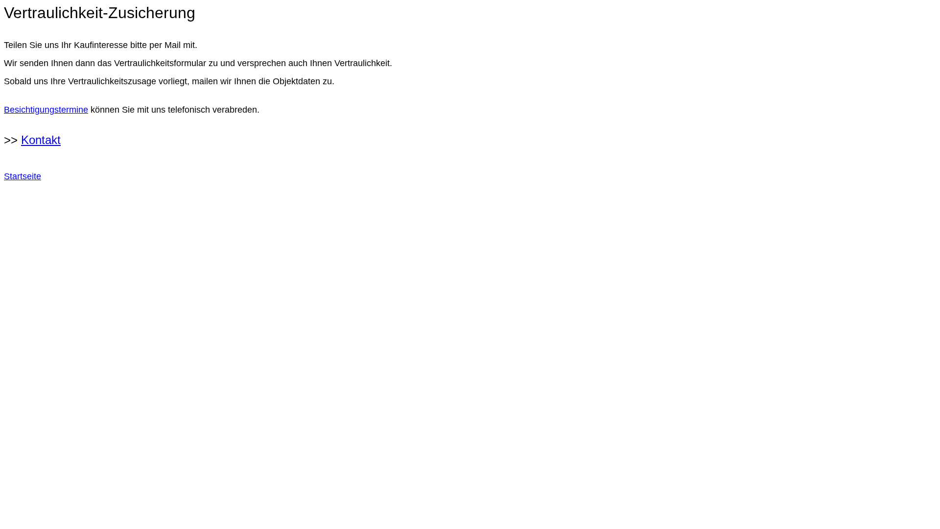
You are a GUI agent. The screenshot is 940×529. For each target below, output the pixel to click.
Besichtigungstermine (46, 110)
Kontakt (41, 139)
